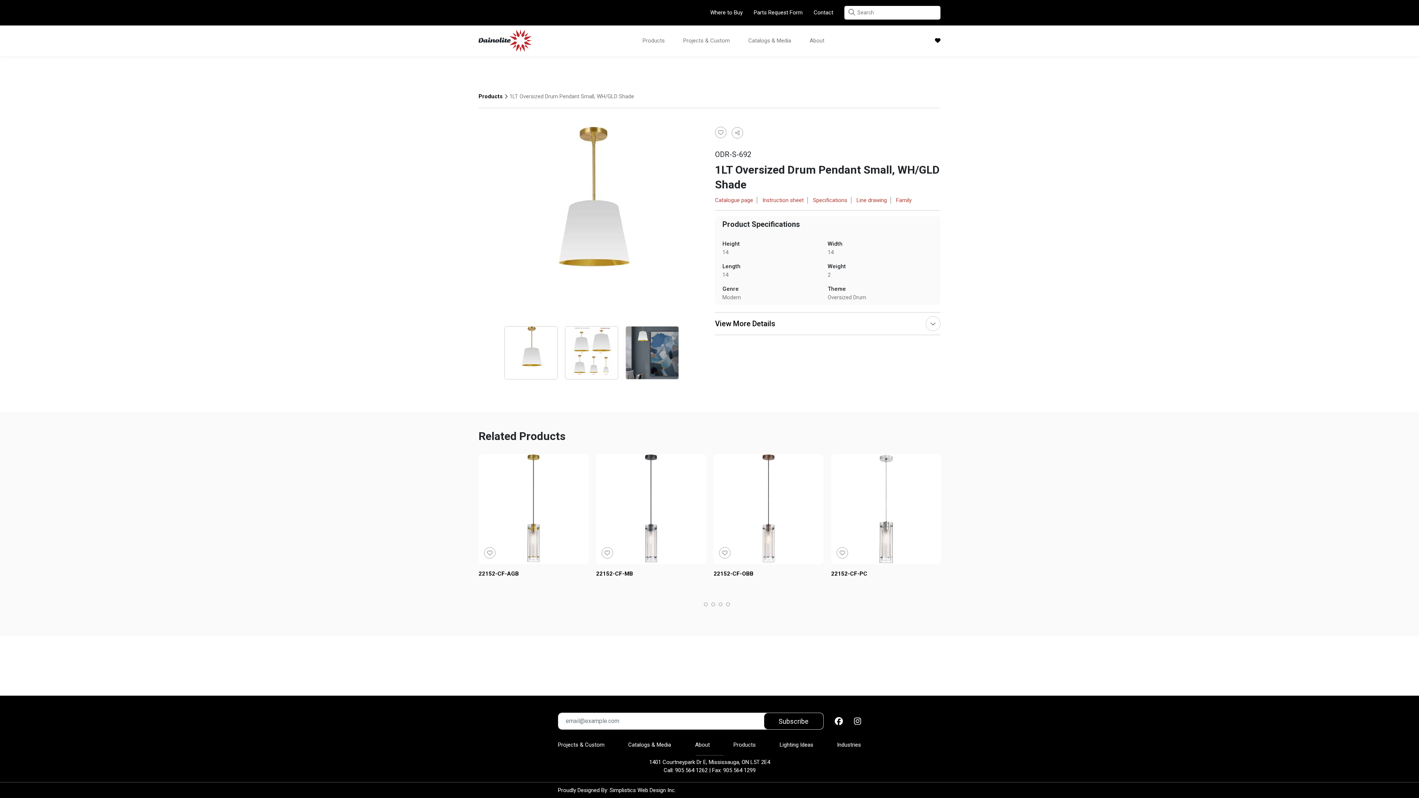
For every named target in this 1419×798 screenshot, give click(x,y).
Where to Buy (726, 12)
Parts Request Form (778, 12)
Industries (849, 744)
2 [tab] (713, 605)
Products (654, 40)
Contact (823, 12)
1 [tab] (706, 605)
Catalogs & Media (769, 40)
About (817, 40)
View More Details (745, 323)
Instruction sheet (783, 200)
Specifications (830, 200)
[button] (851, 12)
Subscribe (794, 721)
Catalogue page (734, 200)
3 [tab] (720, 605)
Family (904, 200)
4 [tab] (728, 605)
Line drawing (872, 200)
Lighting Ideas (796, 744)
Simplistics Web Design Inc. (643, 790)
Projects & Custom (706, 40)
